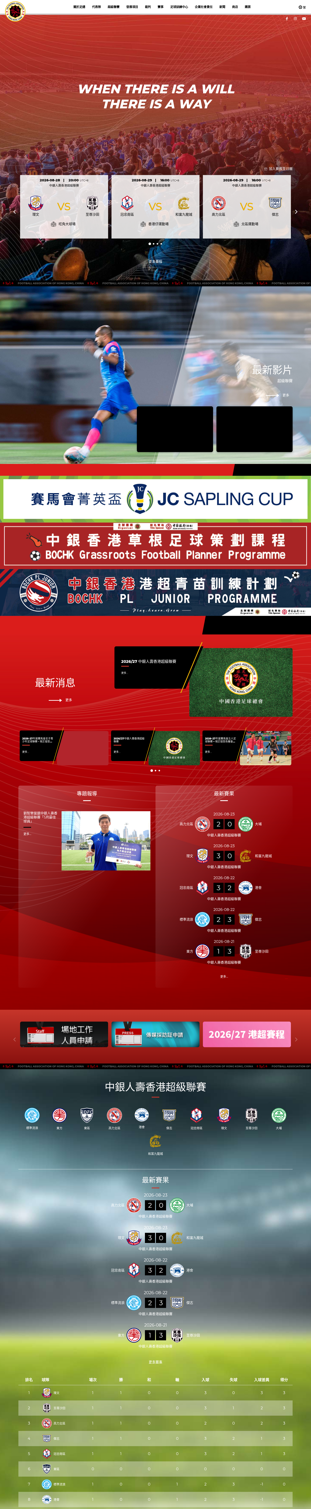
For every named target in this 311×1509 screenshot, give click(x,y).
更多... (124, 672)
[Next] (296, 211)
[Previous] (15, 211)
